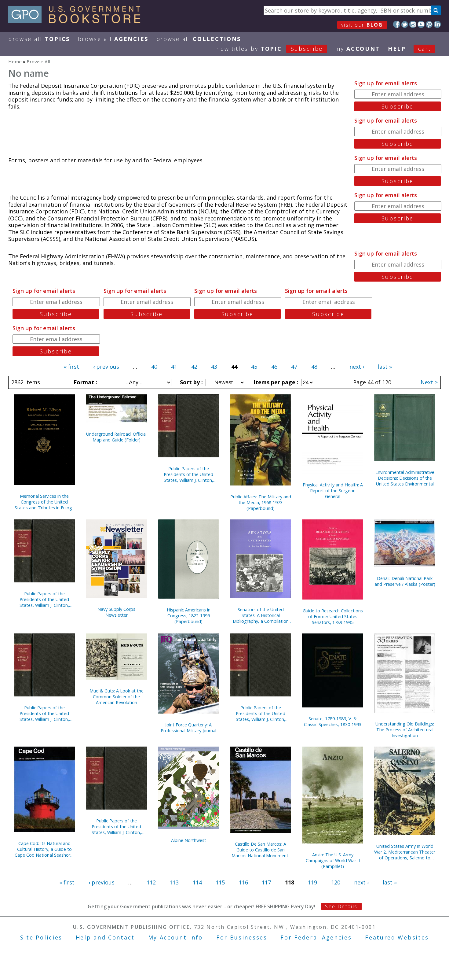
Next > (429, 382)
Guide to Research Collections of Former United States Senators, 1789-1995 (333, 616)
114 (197, 882)
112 (151, 882)
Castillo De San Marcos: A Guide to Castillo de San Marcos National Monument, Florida (261, 849)
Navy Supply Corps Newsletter (116, 612)
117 (266, 882)
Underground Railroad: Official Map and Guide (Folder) (116, 437)
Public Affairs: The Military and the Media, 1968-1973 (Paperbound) (260, 502)
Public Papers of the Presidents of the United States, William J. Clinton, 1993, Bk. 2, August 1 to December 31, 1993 (260, 713)
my (357, 48)
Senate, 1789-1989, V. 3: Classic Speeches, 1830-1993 (332, 721)
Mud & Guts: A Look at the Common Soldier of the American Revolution (116, 696)
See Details (341, 906)
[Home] (77, 21)
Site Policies (41, 937)
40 (154, 366)
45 (254, 366)
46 (274, 366)
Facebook (396, 24)
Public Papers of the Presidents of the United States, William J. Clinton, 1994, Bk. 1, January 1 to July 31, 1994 (44, 713)
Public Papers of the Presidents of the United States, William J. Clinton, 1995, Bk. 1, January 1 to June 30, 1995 (188, 474)
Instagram (412, 24)
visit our (362, 24)
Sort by (190, 382)
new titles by (269, 48)
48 (314, 366)
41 (174, 366)
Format (85, 382)
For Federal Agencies (316, 937)
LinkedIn (437, 24)
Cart (424, 48)
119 (312, 882)
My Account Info (175, 937)
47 (294, 366)
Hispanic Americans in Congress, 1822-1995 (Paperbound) (188, 615)
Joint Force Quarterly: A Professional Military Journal (188, 727)
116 (243, 882)
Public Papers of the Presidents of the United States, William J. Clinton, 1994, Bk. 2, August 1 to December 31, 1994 (44, 599)
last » (385, 366)
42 (194, 366)
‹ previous (106, 366)
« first (71, 366)
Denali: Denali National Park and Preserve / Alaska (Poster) (404, 581)
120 (335, 882)
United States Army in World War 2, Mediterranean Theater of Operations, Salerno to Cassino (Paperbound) (404, 852)
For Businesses (241, 937)
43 (214, 366)
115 (220, 882)
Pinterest (429, 24)
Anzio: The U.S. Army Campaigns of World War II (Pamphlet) (333, 860)
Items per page (275, 382)
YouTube (421, 24)
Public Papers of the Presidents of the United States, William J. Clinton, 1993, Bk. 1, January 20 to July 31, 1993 (116, 826)
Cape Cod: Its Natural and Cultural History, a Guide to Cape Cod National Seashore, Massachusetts (44, 849)
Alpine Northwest (188, 840)
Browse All (39, 38)
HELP (397, 48)
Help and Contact (105, 937)
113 (174, 882)
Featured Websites (397, 937)
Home (15, 61)
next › (356, 366)
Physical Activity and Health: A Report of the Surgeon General (333, 490)
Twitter (404, 24)
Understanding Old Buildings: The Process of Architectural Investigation (404, 729)
